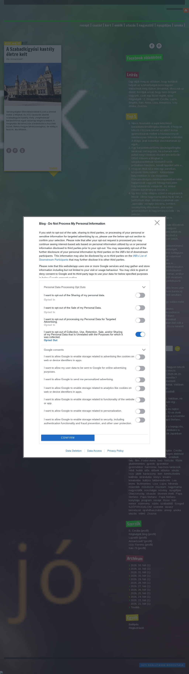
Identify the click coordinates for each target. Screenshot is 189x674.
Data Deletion (74, 450)
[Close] (158, 223)
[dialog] (94, 337)
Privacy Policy (115, 450)
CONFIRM (68, 437)
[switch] (140, 295)
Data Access (94, 450)
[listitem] (94, 287)
